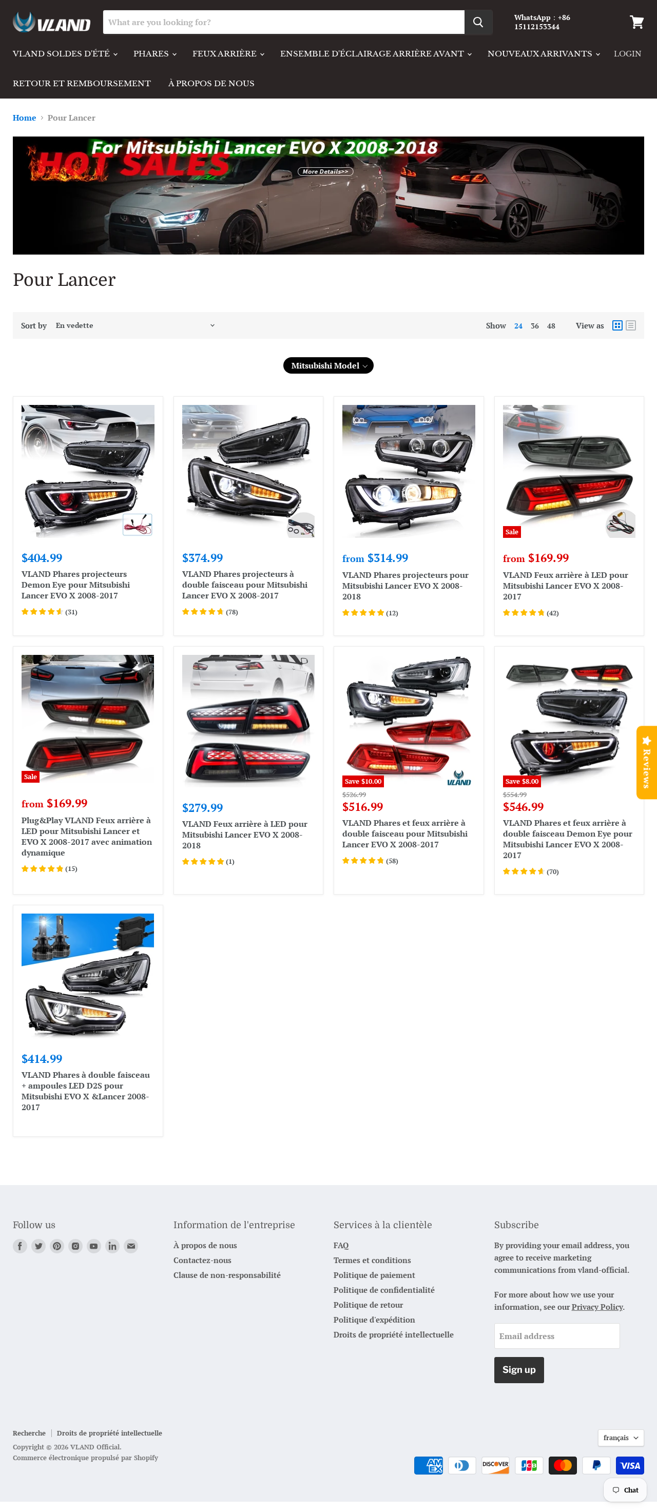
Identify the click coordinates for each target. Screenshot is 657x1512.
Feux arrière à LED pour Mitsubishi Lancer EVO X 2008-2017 (565, 585)
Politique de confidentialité (384, 1290)
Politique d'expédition (374, 1319)
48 (551, 326)
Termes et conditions (372, 1260)
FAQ (341, 1245)
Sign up (519, 1369)
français (616, 1437)
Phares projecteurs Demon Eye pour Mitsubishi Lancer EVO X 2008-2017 (76, 584)
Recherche (29, 1433)
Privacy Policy (597, 1307)
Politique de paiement (374, 1275)
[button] (328, 365)
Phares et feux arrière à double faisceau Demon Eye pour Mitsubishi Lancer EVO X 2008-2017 (567, 839)
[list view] (631, 325)
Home (24, 117)
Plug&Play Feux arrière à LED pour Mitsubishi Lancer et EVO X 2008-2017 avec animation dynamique (87, 836)
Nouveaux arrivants (541, 54)
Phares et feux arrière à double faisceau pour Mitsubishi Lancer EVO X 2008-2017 (405, 833)
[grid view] (617, 325)
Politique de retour (368, 1305)
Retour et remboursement (82, 83)
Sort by (34, 325)
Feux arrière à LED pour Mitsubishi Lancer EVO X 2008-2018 (244, 834)
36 (535, 326)
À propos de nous (211, 83)
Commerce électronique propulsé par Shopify (85, 1457)
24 (518, 326)
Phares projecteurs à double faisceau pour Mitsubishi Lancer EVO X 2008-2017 (244, 584)
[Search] (478, 22)
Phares (152, 54)
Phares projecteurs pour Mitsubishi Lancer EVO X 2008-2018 (405, 585)
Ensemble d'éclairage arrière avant (373, 54)
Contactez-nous (202, 1260)
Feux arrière (225, 54)
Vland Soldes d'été (62, 54)
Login (628, 54)
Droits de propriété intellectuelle (394, 1334)
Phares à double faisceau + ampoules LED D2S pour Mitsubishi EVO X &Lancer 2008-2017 (86, 1091)
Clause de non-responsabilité (227, 1275)
